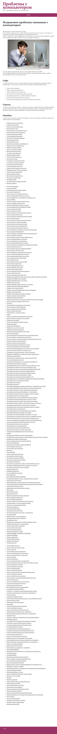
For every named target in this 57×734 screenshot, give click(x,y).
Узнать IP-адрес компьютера (14, 172)
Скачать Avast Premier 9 (13, 218)
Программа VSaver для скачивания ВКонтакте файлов (21, 411)
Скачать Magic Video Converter (15, 486)
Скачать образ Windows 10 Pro (15, 265)
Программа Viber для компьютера (16, 409)
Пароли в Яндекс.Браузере (14, 311)
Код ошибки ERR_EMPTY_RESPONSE (16, 477)
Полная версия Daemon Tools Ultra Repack (18, 346)
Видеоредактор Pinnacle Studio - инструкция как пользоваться (24, 651)
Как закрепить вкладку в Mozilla (15, 458)
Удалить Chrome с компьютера (15, 145)
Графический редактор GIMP (14, 134)
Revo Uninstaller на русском (14, 446)
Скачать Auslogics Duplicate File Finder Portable (19, 216)
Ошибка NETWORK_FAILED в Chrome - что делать (20, 284)
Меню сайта (10, 490)
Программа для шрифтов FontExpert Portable (19, 375)
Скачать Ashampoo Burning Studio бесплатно (19, 213)
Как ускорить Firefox (12, 159)
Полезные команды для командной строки (18, 345)
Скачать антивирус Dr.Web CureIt (16, 203)
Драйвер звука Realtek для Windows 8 (17, 439)
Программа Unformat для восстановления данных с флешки (23, 407)
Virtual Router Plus (12, 653)
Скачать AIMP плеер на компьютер (16, 551)
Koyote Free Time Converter (14, 480)
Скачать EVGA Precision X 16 (14, 247)
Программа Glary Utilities (13, 382)
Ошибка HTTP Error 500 (13, 282)
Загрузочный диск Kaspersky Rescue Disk (18, 689)
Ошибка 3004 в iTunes (12, 142)
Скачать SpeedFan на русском (15, 566)
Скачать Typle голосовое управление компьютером (21, 572)
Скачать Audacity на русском (14, 214)
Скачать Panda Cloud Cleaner (14, 269)
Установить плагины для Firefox (15, 162)
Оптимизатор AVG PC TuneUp (15, 531)
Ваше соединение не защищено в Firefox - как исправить (22, 642)
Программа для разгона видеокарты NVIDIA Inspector (21, 373)
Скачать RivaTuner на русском (15, 448)
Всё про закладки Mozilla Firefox (15, 662)
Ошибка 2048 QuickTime (13, 539)
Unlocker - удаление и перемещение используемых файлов (23, 617)
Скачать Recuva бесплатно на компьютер (18, 561)
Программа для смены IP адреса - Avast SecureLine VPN (22, 358)
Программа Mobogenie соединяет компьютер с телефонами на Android (26, 386)
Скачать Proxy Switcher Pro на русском (17, 555)
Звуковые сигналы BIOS (13, 704)
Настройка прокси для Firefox (15, 510)
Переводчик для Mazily (13, 320)
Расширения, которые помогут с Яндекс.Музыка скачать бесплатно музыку (27, 437)
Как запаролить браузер (13, 461)
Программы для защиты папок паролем (18, 424)
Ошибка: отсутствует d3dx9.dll (15, 288)
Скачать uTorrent (11, 549)
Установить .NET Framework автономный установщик (21, 621)
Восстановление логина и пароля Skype (17, 587)
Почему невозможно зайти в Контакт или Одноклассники (22, 335)
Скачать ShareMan (12, 188)
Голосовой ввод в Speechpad (14, 136)
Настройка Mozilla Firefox (13, 509)
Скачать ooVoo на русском (14, 527)
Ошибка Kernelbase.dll (13, 471)
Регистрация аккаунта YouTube (15, 685)
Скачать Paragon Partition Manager (16, 307)
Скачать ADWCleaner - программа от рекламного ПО (21, 197)
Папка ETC (9, 303)
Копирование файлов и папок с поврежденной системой (22, 478)
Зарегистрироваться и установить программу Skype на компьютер (25, 695)
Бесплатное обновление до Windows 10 (17, 144)
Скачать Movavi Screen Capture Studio (17, 262)
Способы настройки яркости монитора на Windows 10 (21, 593)
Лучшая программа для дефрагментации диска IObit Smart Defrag (24, 484)
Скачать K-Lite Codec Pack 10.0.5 (15, 250)
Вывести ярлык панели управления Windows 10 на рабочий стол (24, 664)
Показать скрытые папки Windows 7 (16, 341)
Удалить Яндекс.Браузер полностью (16, 168)
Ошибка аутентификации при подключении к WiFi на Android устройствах (27, 277)
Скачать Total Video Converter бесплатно (18, 610)
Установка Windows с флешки (15, 627)
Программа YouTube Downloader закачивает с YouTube (22, 414)
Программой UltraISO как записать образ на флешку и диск (23, 418)
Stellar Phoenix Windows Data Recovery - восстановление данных (24, 598)
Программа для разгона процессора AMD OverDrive (21, 371)
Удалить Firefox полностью (14, 157)
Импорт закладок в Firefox (14, 151)
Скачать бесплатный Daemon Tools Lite (17, 228)
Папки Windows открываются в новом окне (18, 305)
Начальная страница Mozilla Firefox (16, 505)
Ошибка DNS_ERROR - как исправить (16, 279)
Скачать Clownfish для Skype (14, 235)
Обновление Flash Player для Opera (16, 518)
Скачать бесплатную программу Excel (17, 226)
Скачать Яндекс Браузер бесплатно (16, 583)
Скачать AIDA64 (11, 199)
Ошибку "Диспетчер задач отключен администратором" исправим (25, 299)
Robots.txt (9, 450)
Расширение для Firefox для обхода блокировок (20, 435)
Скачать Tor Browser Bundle (14, 570)
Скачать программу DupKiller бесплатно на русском (21, 422)
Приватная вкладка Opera (14, 356)
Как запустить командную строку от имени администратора (23, 463)
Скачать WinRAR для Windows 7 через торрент (19, 674)
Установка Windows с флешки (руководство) (19, 629)
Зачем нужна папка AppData (14, 687)
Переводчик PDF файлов (13, 326)
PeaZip (8, 314)
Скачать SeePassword (12, 186)
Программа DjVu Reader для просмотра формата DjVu (21, 367)
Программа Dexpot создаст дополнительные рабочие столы (23, 365)
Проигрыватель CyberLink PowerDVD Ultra (18, 428)
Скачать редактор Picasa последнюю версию (19, 441)
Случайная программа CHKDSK (15, 589)
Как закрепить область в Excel (15, 456)
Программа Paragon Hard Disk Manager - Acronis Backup (22, 392)
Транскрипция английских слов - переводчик (19, 612)
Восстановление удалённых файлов (16, 661)
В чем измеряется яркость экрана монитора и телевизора (22, 640)
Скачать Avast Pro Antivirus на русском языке (19, 220)
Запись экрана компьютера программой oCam (19, 693)
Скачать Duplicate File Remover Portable (17, 243)
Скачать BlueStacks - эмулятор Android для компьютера (22, 230)
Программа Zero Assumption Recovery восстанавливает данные (24, 416)
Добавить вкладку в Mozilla (14, 147)
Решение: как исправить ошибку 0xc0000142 (19, 445)
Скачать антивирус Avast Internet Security (18, 201)
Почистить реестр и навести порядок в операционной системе (24, 339)
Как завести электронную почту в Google (18, 467)
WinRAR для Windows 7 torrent (15, 672)
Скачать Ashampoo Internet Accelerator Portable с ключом (22, 563)
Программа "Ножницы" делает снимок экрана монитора (22, 390)
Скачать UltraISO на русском (14, 574)
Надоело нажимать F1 (13, 507)
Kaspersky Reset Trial (12, 469)
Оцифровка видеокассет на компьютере (18, 524)
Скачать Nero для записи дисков (15, 547)
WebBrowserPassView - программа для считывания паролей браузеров (26, 668)
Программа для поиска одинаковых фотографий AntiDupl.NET (23, 369)
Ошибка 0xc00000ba (12, 535)
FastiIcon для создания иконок (15, 127)
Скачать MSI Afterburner (13, 546)
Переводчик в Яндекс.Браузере (15, 329)
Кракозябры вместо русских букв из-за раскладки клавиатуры (23, 482)
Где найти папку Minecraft (14, 153)
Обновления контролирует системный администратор (22, 522)
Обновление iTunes (12, 520)
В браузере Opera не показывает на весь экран (19, 638)
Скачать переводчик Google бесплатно (17, 322)
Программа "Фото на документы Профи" (18, 380)
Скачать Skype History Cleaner (15, 564)
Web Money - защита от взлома (15, 666)
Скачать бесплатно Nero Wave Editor (17, 222)
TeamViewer (10, 604)
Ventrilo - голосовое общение (15, 644)
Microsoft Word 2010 (12, 492)
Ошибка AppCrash (11, 543)
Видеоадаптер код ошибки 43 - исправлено (18, 647)
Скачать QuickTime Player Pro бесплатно (18, 553)
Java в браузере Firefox (13, 140)
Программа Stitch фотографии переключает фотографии (22, 401)
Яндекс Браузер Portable (13, 683)
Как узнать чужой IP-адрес (14, 178)
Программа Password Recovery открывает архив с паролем (23, 394)
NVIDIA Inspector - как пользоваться (16, 516)
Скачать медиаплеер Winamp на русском (18, 254)
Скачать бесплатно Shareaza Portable (17, 224)
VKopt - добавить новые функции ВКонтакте (19, 659)
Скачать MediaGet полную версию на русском (19, 252)
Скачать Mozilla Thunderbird (14, 499)
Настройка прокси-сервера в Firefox (16, 181)
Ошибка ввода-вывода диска (14, 585)
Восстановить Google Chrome (15, 176)
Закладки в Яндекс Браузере (14, 691)
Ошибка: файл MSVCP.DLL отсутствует (17, 280)
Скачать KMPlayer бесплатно (14, 473)
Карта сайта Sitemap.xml (13, 192)
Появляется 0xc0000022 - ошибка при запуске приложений (23, 354)
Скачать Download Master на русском (17, 239)
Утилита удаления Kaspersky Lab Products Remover (20, 632)
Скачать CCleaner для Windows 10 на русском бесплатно (22, 233)
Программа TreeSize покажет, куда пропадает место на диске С (24, 403)
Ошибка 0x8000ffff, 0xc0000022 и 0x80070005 (19, 533)
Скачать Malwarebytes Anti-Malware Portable (19, 207)
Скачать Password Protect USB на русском (18, 271)
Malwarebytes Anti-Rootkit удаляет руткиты (18, 488)
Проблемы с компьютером (17, 5)
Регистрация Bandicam (13, 443)
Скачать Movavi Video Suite (14, 263)
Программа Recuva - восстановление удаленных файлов (22, 397)
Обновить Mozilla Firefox (13, 155)
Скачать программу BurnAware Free (16, 275)
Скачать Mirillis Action (12, 260)
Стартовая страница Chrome (14, 596)
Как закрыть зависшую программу (16, 460)
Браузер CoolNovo (12, 183)
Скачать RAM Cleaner (12, 559)
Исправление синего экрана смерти (16, 190)
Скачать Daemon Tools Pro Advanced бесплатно (20, 237)
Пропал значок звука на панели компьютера (19, 429)
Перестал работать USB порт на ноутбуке (18, 318)
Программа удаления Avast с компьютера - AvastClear (21, 405)
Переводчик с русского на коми (15, 328)
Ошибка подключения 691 (14, 292)
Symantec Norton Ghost (13, 600)
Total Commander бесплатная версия (17, 606)
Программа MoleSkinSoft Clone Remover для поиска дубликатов (24, 388)
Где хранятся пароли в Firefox (15, 164)
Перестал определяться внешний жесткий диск (19, 316)
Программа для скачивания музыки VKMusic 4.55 (20, 377)
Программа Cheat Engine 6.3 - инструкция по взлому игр (22, 362)
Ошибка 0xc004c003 (12, 537)
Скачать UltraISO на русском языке (16, 576)
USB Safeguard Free (12, 619)
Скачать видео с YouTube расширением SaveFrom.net (21, 578)
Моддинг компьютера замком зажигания (18, 495)
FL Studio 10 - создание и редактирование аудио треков (22, 591)
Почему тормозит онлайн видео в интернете (19, 337)
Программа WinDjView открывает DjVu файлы (19, 412)
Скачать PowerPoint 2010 (13, 273)
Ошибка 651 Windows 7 (13, 541)
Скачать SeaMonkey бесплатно (15, 454)
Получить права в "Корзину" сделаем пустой (19, 350)
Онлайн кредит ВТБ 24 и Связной (16, 526)
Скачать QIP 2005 (11, 557)
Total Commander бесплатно (14, 608)
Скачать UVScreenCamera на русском (17, 636)
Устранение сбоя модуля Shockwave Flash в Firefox (20, 630)
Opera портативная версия (14, 529)
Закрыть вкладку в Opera (13, 174)
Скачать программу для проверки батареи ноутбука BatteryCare (24, 420)
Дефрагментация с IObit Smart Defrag (17, 170)
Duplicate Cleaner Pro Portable (15, 123)
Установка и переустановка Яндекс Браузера (19, 623)
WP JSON (9, 678)
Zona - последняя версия (13, 698)
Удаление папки (11, 615)
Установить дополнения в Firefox (16, 161)
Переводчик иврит (12, 324)
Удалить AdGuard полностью (14, 166)
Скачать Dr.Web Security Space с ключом (18, 205)
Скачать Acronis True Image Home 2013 (17, 194)
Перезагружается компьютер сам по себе (18, 331)
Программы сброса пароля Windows (17, 426)
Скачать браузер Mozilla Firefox (15, 231)
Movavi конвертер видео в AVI (15, 497)
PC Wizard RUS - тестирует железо (16, 312)
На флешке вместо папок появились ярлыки (19, 503)
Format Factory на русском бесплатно (17, 130)
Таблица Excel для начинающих (15, 602)
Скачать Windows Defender (14, 670)
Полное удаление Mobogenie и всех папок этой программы (23, 348)
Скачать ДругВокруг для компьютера (17, 241)
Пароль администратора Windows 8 (16, 309)
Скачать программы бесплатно (15, 360)
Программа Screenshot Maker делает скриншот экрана (21, 399)
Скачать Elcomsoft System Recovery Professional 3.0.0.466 (22, 245)
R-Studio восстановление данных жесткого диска (20, 431)
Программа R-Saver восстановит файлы (17, 396)
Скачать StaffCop (11, 595)
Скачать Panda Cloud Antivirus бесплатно (18, 301)
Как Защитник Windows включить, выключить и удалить (22, 465)
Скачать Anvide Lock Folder (14, 209)
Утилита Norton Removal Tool (15, 634)
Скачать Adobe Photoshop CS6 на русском (18, 196)
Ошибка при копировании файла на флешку (19, 294)
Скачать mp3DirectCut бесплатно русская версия (20, 501)
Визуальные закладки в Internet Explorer (18, 657)
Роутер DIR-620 (11, 452)
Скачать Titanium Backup (13, 568)
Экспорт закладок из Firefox (14, 149)
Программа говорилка (13, 384)
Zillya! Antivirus (11, 696)
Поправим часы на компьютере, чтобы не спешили (21, 352)
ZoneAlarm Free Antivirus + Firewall (16, 700)
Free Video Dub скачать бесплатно (16, 132)
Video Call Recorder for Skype (14, 645)
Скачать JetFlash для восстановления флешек (19, 248)
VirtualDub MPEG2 (11, 655)
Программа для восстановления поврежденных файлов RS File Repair (25, 378)
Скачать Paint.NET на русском (15, 267)
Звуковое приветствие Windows (15, 702)
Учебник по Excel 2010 (13, 125)
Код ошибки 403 (11, 475)
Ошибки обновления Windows (15, 297)
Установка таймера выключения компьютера (19, 625)
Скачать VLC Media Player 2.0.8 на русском (18, 581)
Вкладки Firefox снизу (12, 128)
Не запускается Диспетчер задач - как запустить (20, 512)
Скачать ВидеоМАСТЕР (13, 649)
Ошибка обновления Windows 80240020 (17, 286)
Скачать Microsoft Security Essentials (16, 258)
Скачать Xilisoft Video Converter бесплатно (18, 681)
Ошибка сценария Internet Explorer (16, 296)
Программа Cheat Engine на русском (16, 363)
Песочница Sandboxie (13, 333)
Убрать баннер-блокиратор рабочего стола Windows (21, 613)
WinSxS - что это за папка (13, 676)
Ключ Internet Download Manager (16, 138)
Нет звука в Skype (11, 514)
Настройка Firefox (11, 179)
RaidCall (9, 433)
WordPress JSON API (12, 679)
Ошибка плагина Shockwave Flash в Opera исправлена (21, 290)
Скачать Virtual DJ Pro (12, 579)
